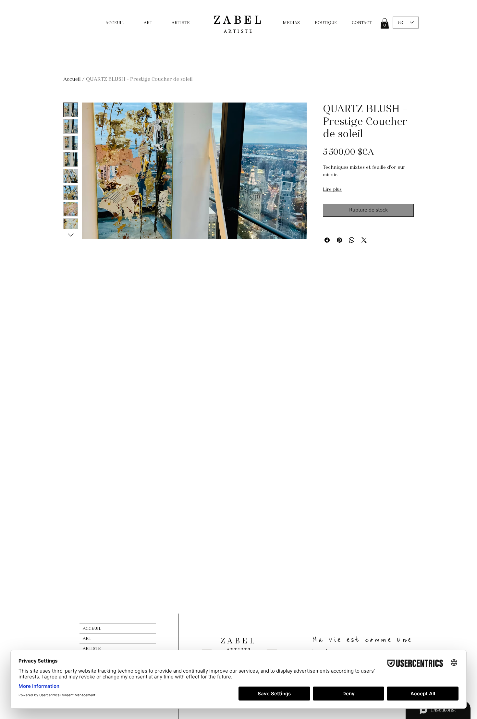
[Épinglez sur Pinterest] (339, 240)
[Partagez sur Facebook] (327, 240)
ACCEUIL (92, 628)
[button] (384, 23)
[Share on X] (364, 240)
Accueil (72, 79)
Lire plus (332, 189)
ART (87, 638)
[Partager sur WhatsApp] (352, 240)
